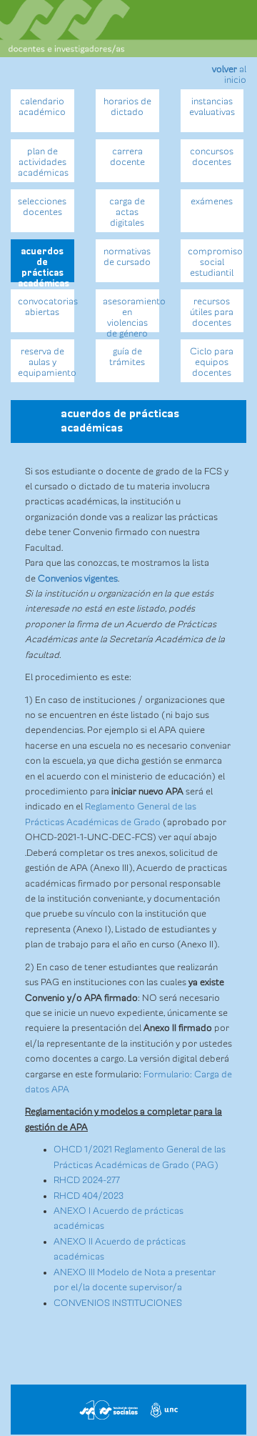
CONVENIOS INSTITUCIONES (118, 1303)
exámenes (212, 201)
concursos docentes (211, 156)
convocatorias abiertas (46, 306)
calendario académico (42, 106)
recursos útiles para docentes (211, 312)
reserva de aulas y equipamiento (46, 362)
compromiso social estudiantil (215, 262)
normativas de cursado (127, 256)
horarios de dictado (127, 106)
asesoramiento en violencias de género (131, 314)
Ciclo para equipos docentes (211, 362)
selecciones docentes (42, 206)
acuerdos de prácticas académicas (43, 264)
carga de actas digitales (127, 212)
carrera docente (127, 156)
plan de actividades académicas (43, 162)
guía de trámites (127, 356)
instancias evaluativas (212, 106)
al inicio (229, 74)
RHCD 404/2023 (89, 1196)
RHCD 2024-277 (87, 1180)
